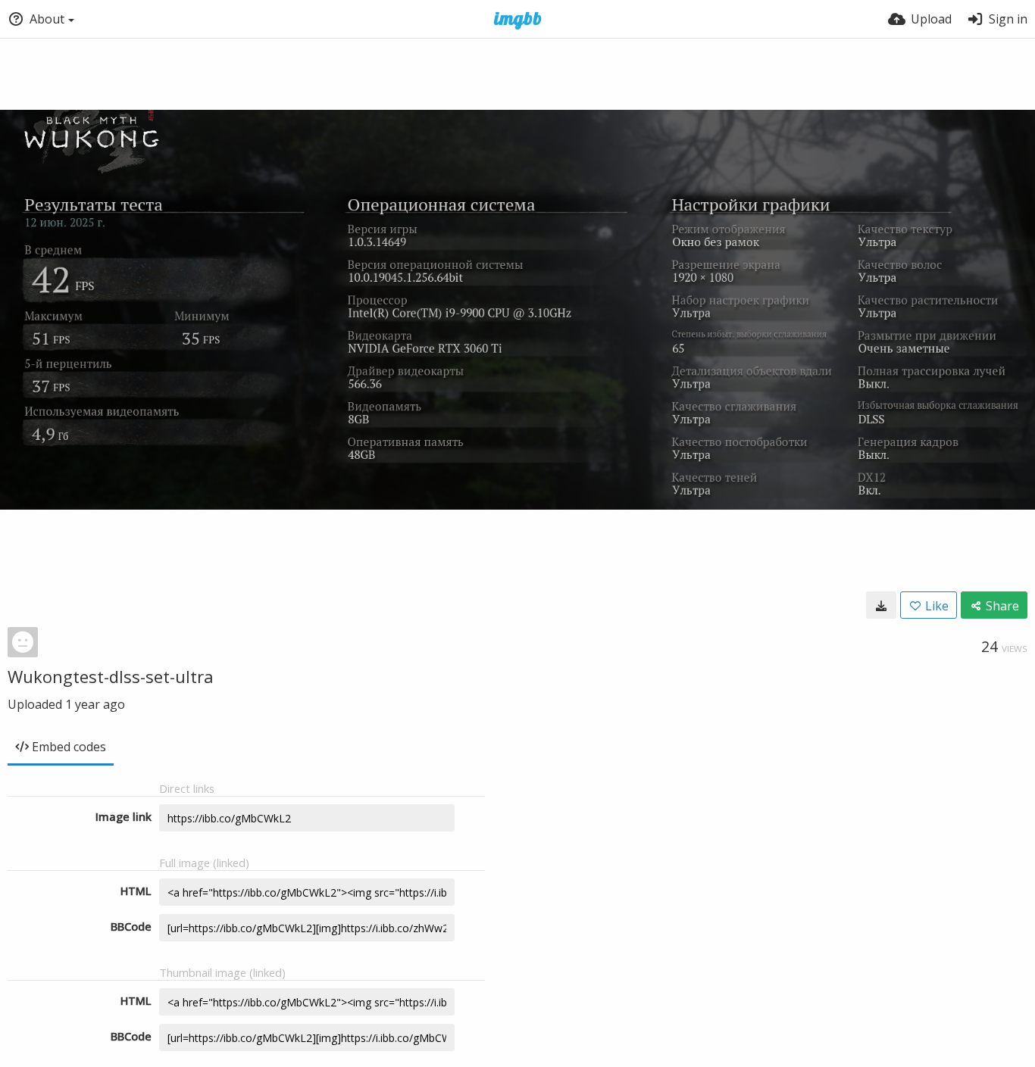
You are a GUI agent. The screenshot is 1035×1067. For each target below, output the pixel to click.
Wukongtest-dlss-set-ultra (111, 676)
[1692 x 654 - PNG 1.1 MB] (881, 605)
